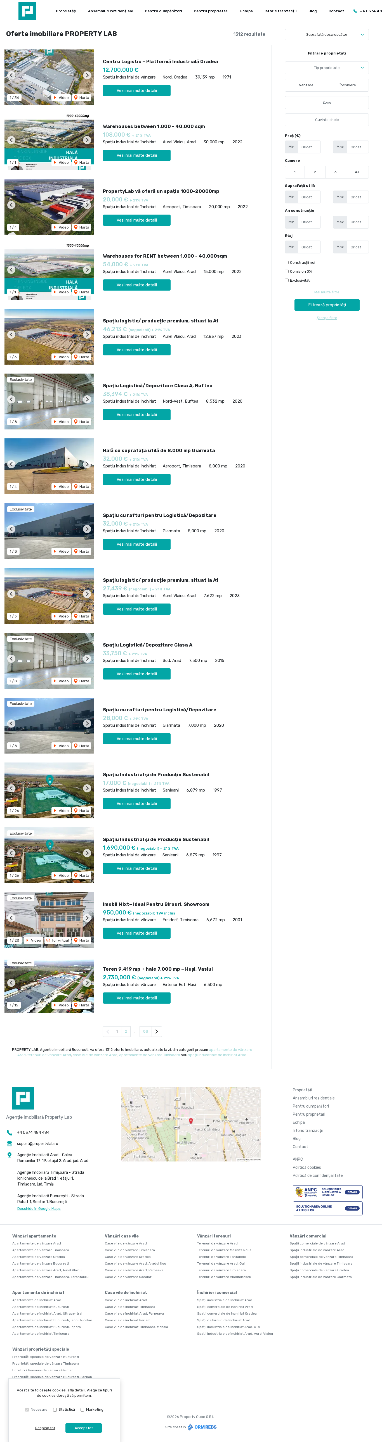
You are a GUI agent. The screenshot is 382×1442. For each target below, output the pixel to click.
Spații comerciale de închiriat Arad (225, 1307)
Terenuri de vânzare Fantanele (221, 1257)
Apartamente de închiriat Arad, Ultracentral (47, 1313)
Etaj (289, 236)
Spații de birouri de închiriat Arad (223, 1320)
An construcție (299, 210)
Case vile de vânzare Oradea (128, 1257)
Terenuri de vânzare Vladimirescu (224, 1277)
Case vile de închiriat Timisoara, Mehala (136, 1327)
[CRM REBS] (202, 1427)
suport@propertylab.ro (37, 1143)
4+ (357, 172)
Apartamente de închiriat (38, 1292)
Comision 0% (301, 271)
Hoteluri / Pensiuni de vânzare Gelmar (42, 1370)
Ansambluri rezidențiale (110, 11)
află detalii (76, 1390)
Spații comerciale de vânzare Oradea (319, 1270)
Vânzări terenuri (214, 1236)
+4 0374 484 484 (33, 1132)
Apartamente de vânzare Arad (36, 1243)
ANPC (298, 1159)
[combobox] (327, 67)
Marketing (94, 1409)
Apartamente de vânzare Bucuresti (40, 1263)
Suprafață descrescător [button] (326, 34)
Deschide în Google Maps (39, 1208)
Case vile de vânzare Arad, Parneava (134, 1270)
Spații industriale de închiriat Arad (224, 1300)
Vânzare (306, 85)
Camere (292, 160)
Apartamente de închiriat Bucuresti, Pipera (46, 1327)
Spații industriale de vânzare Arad (317, 1250)
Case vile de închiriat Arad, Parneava (134, 1313)
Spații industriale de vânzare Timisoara (321, 1263)
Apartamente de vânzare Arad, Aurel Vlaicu (47, 1270)
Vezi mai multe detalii (137, 90)
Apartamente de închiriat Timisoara (40, 1334)
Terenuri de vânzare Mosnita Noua (224, 1250)
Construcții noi (302, 262)
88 (145, 1031)
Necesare (39, 1409)
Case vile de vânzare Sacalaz (128, 1277)
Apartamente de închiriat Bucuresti (40, 1307)
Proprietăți (66, 11)
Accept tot (84, 1428)
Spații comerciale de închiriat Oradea (227, 1313)
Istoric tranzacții (281, 11)
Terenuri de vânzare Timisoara (221, 1270)
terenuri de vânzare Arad (49, 1055)
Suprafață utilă (300, 186)
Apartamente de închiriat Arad (36, 1300)
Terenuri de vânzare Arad (217, 1243)
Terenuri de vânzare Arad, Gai (221, 1263)
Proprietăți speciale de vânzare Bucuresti (45, 1357)
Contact (336, 11)
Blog (312, 11)
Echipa (246, 11)
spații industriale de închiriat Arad (217, 1055)
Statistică (67, 1409)
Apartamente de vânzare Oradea (38, 1257)
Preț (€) (293, 136)
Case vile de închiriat (126, 1292)
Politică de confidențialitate (318, 1175)
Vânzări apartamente (34, 1236)
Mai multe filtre (326, 292)
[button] (11, 75)
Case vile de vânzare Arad (126, 1243)
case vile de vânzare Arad (95, 1055)
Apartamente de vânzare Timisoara (40, 1250)
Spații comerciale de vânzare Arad (317, 1243)
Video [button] (63, 98)
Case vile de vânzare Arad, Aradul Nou (135, 1263)
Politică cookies (307, 1167)
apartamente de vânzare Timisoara (149, 1055)
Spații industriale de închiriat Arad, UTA (228, 1327)
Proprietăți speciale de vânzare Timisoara (45, 1363)
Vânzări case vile (122, 1236)
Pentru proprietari (211, 11)
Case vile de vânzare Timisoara (130, 1250)
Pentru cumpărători (163, 11)
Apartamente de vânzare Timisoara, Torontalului (50, 1277)
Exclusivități (300, 280)
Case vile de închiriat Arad (126, 1300)
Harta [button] (84, 98)
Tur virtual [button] (60, 940)
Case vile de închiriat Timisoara (130, 1307)
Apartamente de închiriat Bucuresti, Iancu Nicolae (52, 1320)
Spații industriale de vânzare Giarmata (321, 1277)
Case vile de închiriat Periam (127, 1320)
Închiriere (348, 85)
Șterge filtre (327, 318)
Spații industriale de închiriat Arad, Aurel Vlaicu (235, 1334)
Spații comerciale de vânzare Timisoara (321, 1257)
